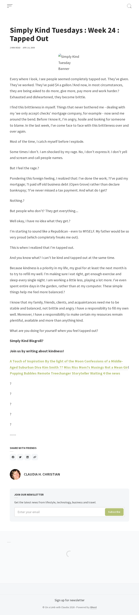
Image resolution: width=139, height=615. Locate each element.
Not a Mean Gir (116, 367)
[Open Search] (129, 6)
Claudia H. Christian (42, 474)
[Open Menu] (9, 6)
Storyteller (81, 373)
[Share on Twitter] (20, 457)
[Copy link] (34, 457)
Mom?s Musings (91, 367)
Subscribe (114, 511)
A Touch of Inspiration (27, 361)
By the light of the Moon (64, 361)
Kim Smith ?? (52, 367)
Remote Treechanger (54, 373)
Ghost (93, 607)
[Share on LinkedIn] (27, 457)
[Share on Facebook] (13, 457)
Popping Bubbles (23, 373)
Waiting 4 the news (105, 373)
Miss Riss (71, 367)
